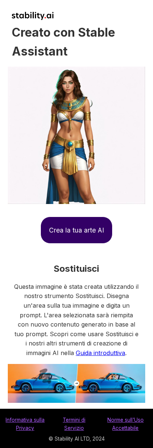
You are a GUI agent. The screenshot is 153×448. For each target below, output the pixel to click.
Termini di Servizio (74, 424)
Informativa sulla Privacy (25, 424)
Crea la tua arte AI (76, 230)
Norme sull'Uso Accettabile (125, 424)
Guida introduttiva (100, 353)
